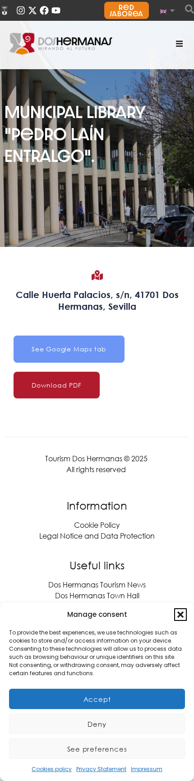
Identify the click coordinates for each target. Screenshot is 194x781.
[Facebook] (44, 10)
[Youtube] (55, 10)
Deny (97, 724)
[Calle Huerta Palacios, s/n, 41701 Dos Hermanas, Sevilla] (97, 275)
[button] (180, 614)
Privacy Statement (101, 769)
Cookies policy (52, 769)
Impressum (146, 769)
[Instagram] (20, 10)
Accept (97, 699)
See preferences (97, 748)
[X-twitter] (32, 10)
